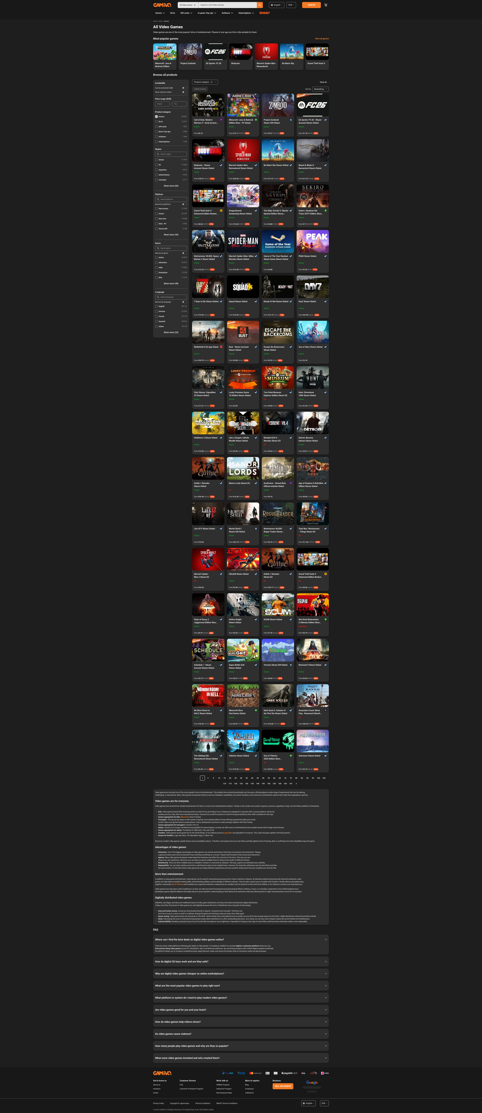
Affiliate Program (223, 1085)
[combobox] (228, 5)
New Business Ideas (224, 1093)
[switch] (184, 88)
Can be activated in (164, 88)
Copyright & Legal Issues (179, 1103)
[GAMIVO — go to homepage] (162, 5)
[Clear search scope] (194, 5)
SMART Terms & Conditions (226, 1103)
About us (156, 1085)
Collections (249, 1093)
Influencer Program (223, 1089)
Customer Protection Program (191, 1089)
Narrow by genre (161, 253)
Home (155, 21)
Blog (247, 1085)
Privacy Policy (158, 1103)
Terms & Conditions (202, 1103)
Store (160, 21)
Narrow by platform (162, 204)
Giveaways (249, 1089)
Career (155, 1093)
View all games (322, 38)
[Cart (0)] (326, 5)
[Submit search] (260, 5)
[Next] (296, 783)
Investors (156, 1089)
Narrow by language (163, 302)
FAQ (181, 1085)
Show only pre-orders (163, 92)
